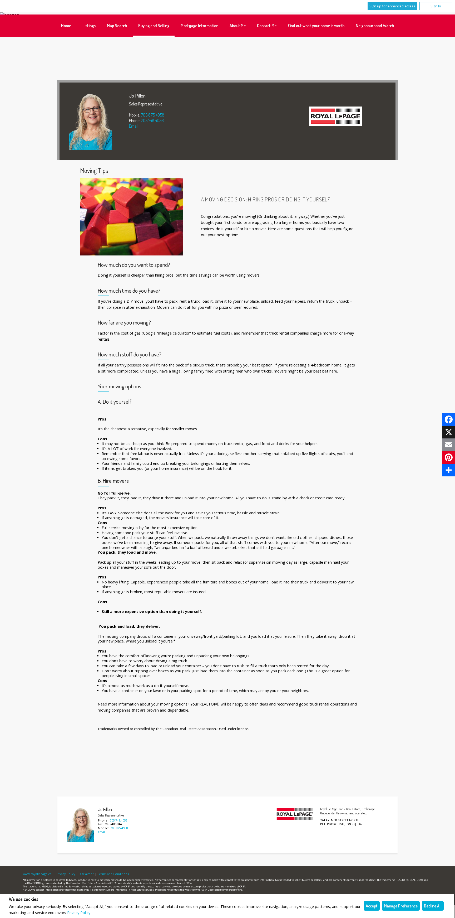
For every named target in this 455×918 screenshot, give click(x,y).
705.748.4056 (152, 120)
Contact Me (266, 25)
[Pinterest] (448, 457)
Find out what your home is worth (316, 25)
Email (133, 126)
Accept (372, 906)
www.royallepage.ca (37, 874)
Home (66, 25)
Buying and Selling (153, 25)
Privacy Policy (78, 912)
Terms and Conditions (113, 874)
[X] (448, 432)
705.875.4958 (152, 115)
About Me (238, 25)
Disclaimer (86, 874)
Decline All (433, 906)
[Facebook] (448, 419)
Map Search (117, 25)
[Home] (335, 116)
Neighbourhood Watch (375, 25)
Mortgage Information (199, 25)
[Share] (448, 470)
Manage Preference (401, 906)
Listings (89, 25)
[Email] (448, 444)
